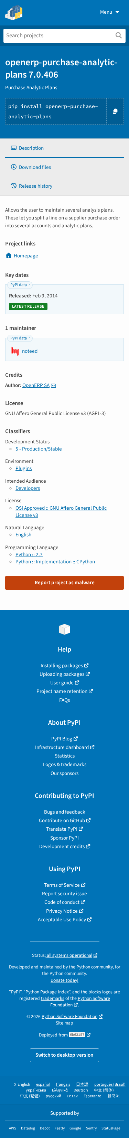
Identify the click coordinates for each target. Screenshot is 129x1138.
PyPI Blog (61, 738)
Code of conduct (61, 902)
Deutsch (81, 1090)
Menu (106, 12)
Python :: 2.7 (29, 554)
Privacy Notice (62, 911)
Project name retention (61, 691)
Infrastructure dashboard (62, 747)
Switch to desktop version (64, 1055)
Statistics (65, 756)
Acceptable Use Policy (62, 919)
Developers (27, 488)
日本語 (82, 1084)
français (63, 1084)
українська (36, 1090)
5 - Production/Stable (38, 449)
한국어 (113, 1096)
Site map (64, 1023)
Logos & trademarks (64, 764)
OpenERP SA (36, 385)
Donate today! (64, 980)
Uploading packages (62, 674)
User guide (62, 682)
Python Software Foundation (69, 1016)
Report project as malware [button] (65, 582)
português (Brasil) (110, 1084)
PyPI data (18, 285)
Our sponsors (64, 773)
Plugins (23, 468)
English (23, 534)
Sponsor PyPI (64, 838)
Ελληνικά (60, 1090)
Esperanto (92, 1096)
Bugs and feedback (64, 812)
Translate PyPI (61, 829)
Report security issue (64, 893)
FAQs (64, 700)
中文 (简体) (104, 1090)
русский (53, 1096)
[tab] (64, 148)
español (43, 1084)
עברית (72, 1096)
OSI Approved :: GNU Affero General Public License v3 (61, 511)
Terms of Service (62, 885)
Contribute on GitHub (62, 820)
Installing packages (62, 665)
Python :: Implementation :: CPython (55, 561)
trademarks (52, 998)
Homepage (26, 255)
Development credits (62, 846)
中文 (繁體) (30, 1096)
